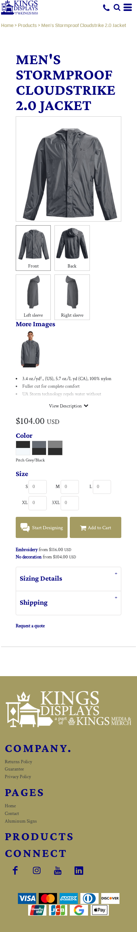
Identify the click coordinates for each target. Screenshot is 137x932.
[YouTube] (57, 870)
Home (7, 25)
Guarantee (14, 769)
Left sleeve (33, 315)
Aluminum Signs (21, 821)
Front (33, 266)
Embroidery (27, 550)
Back (72, 266)
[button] (117, 7)
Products (27, 25)
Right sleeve (72, 315)
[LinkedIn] (79, 870)
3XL (56, 503)
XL (25, 503)
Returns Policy (18, 762)
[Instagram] (36, 870)
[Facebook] (15, 870)
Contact (12, 814)
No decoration (29, 557)
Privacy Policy (18, 777)
